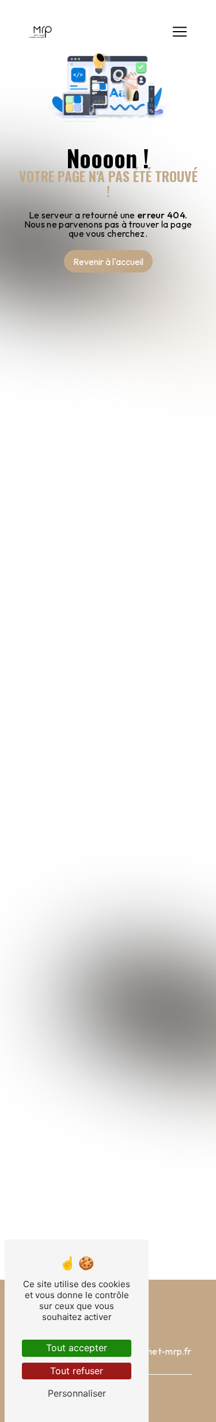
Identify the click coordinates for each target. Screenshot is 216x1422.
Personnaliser (77, 1393)
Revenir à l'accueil (108, 261)
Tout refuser (76, 1370)
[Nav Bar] (180, 31)
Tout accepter (76, 1347)
